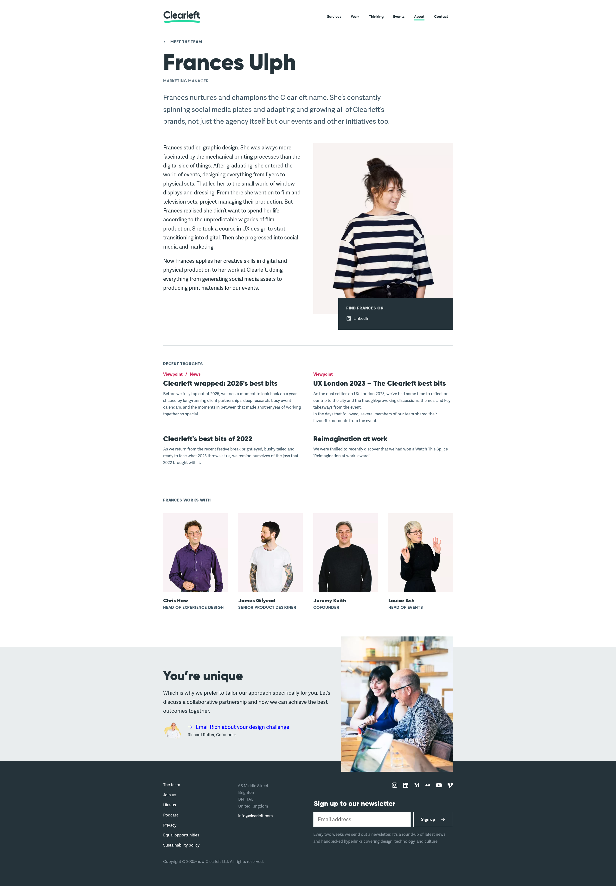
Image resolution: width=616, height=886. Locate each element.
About (419, 16)
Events (398, 16)
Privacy (169, 825)
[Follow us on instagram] (395, 785)
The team (171, 784)
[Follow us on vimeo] (450, 785)
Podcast (170, 815)
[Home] (181, 17)
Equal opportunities (181, 835)
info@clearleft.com (255, 815)
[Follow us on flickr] (428, 785)
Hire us (169, 805)
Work (355, 16)
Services (334, 16)
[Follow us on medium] (417, 785)
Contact (441, 16)
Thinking (376, 16)
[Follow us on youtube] (439, 785)
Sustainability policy (181, 845)
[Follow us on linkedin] (406, 785)
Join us (169, 794)
